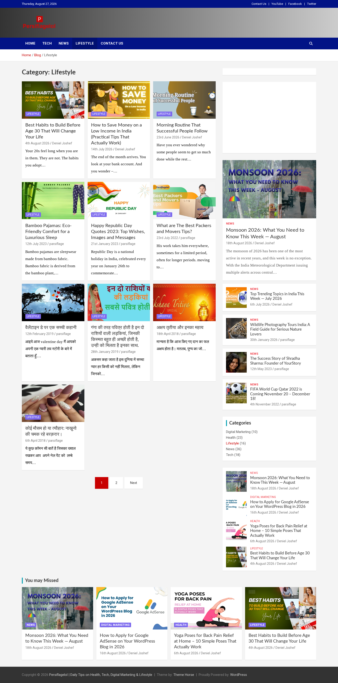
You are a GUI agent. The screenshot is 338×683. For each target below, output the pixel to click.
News (64, 43)
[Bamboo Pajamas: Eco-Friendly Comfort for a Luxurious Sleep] (53, 200)
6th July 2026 (260, 304)
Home (30, 43)
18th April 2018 (168, 334)
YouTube (277, 4)
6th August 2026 (262, 541)
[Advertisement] (269, 117)
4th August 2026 (37, 143)
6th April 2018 (35, 440)
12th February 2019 (39, 334)
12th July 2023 (36, 244)
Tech (47, 43)
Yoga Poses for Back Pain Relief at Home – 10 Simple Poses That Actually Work (278, 530)
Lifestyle (85, 43)
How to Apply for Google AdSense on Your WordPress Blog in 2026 (127, 641)
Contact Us (259, 4)
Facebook (295, 4)
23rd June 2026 (168, 137)
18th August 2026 (239, 243)
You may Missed (41, 580)
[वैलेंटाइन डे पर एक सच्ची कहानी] (53, 302)
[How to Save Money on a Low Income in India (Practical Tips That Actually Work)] (118, 100)
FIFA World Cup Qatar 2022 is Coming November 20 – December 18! (280, 394)
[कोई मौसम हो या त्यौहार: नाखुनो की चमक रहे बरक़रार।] (53, 403)
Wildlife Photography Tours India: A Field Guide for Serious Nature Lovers (280, 329)
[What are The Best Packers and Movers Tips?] (184, 200)
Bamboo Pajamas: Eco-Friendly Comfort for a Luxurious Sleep (48, 231)
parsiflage (56, 244)
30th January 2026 (264, 340)
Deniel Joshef (62, 143)
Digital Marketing (238, 432)
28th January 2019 (104, 352)
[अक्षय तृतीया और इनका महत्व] (184, 302)
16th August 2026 (263, 512)
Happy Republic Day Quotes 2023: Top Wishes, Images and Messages (118, 231)
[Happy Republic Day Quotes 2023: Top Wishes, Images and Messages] (118, 200)
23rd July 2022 (167, 238)
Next (133, 483)
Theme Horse (183, 675)
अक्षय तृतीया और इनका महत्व (180, 327)
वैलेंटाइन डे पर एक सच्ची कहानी (51, 327)
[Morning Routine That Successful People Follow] (184, 100)
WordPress (238, 675)
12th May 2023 (261, 369)
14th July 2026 (101, 149)
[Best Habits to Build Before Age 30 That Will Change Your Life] (53, 100)
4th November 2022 (264, 404)
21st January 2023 (104, 244)
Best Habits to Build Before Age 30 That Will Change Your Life (52, 131)
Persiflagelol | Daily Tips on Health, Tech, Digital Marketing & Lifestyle (100, 675)
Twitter (311, 4)
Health (231, 438)
